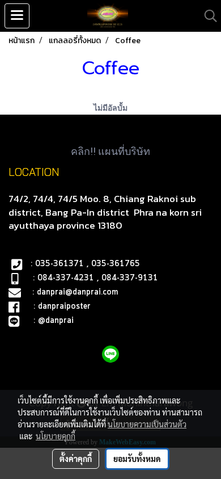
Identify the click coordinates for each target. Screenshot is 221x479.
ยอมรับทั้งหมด (137, 458)
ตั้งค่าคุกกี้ (76, 458)
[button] (207, 16)
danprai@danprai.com (77, 292)
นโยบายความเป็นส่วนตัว (147, 424)
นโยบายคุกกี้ (55, 436)
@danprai (56, 320)
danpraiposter (64, 306)
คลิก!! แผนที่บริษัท (110, 151)
